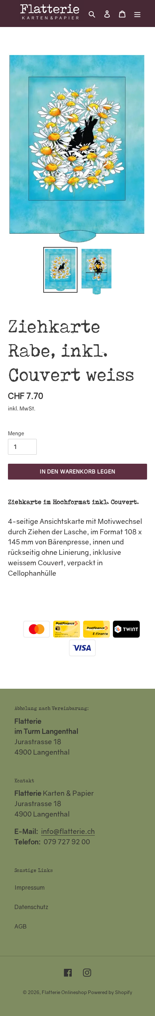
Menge (16, 433)
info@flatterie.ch (68, 831)
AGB (20, 926)
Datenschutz (31, 907)
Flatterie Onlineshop (64, 992)
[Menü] (137, 13)
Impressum (29, 887)
